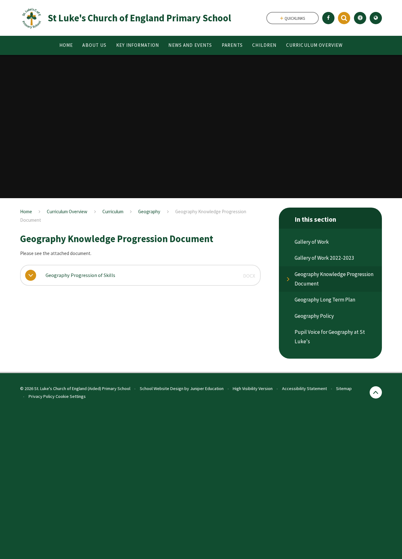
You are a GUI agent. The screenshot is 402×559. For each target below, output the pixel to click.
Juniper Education (207, 388)
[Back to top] (376, 392)
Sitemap (344, 388)
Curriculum (112, 211)
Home (26, 211)
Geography (149, 211)
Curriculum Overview (67, 211)
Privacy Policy (42, 396)
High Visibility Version (253, 388)
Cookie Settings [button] (71, 396)
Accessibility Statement (304, 388)
